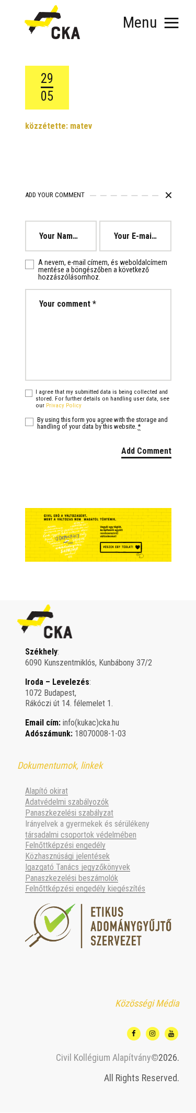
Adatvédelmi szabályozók (67, 802)
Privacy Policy (64, 405)
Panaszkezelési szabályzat (69, 813)
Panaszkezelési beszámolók (71, 878)
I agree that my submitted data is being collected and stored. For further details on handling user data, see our (102, 399)
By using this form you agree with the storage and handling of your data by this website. (102, 423)
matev (81, 126)
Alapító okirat (46, 791)
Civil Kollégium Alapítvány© (107, 1057)
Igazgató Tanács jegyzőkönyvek (77, 867)
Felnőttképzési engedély (65, 845)
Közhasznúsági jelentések (67, 856)
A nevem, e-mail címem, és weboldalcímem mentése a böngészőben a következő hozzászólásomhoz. (102, 270)
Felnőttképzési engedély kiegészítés (85, 888)
